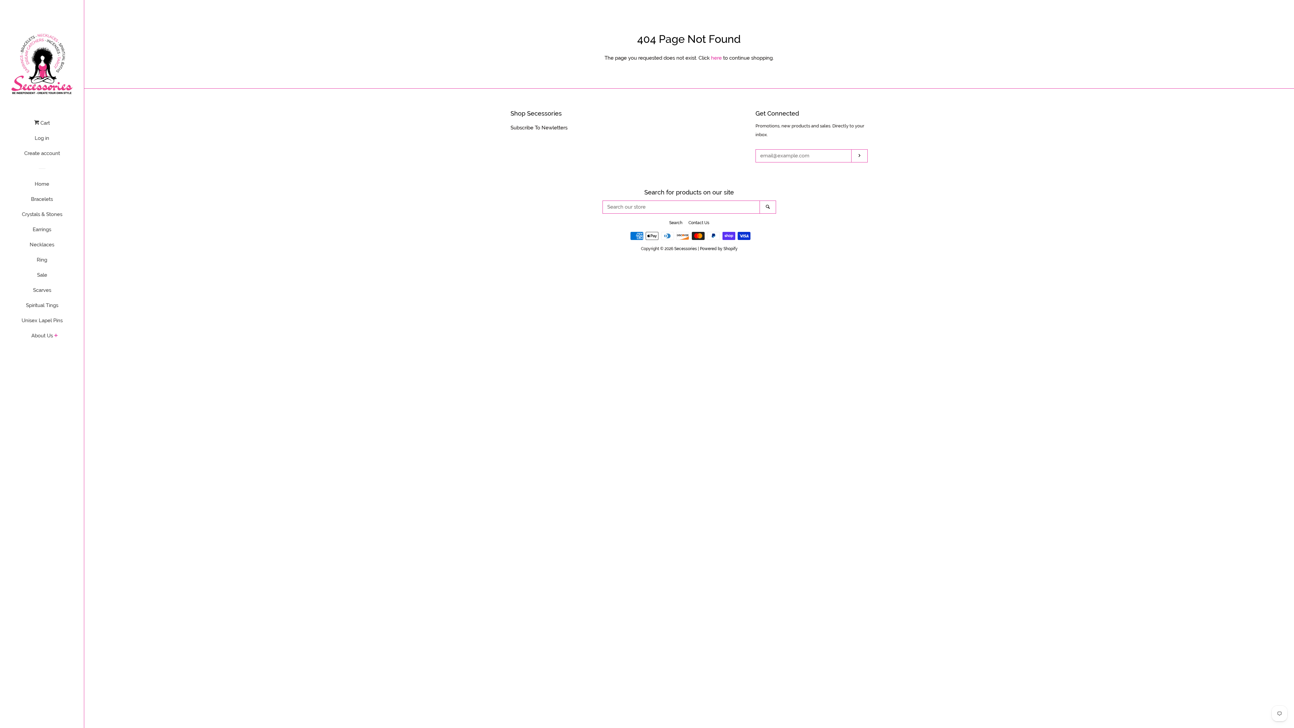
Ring (42, 260)
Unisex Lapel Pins (42, 320)
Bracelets (42, 199)
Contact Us (698, 222)
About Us (42, 336)
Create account (42, 153)
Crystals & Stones (42, 214)
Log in (42, 138)
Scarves (42, 290)
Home (42, 184)
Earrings (42, 229)
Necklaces (42, 245)
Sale (42, 275)
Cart (44, 123)
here (716, 58)
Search (675, 222)
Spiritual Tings (42, 305)
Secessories (685, 248)
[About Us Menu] (56, 336)
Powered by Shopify (719, 248)
